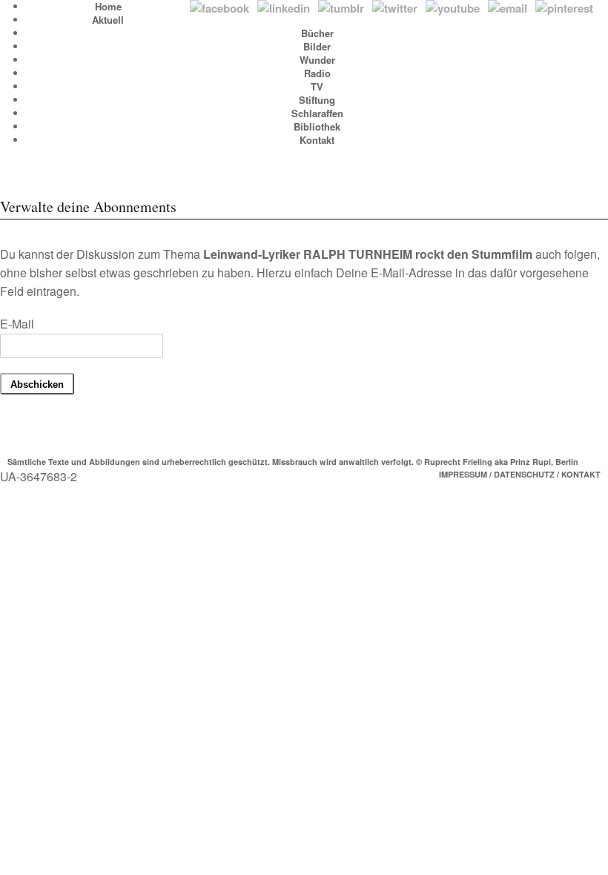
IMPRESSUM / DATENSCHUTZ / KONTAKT (520, 474)
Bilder (317, 46)
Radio (317, 73)
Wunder (317, 60)
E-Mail (17, 323)
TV (317, 86)
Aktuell (108, 20)
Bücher (317, 33)
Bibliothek (317, 126)
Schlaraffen (317, 113)
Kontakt (317, 140)
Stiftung (317, 100)
